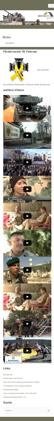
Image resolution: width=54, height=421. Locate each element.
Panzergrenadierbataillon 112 (14, 397)
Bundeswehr (8, 375)
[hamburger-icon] (51, 6)
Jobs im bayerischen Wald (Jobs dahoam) (20, 393)
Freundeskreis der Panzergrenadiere (17, 386)
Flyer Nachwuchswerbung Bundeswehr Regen (21, 382)
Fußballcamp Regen (11, 390)
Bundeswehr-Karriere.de (12, 378)
